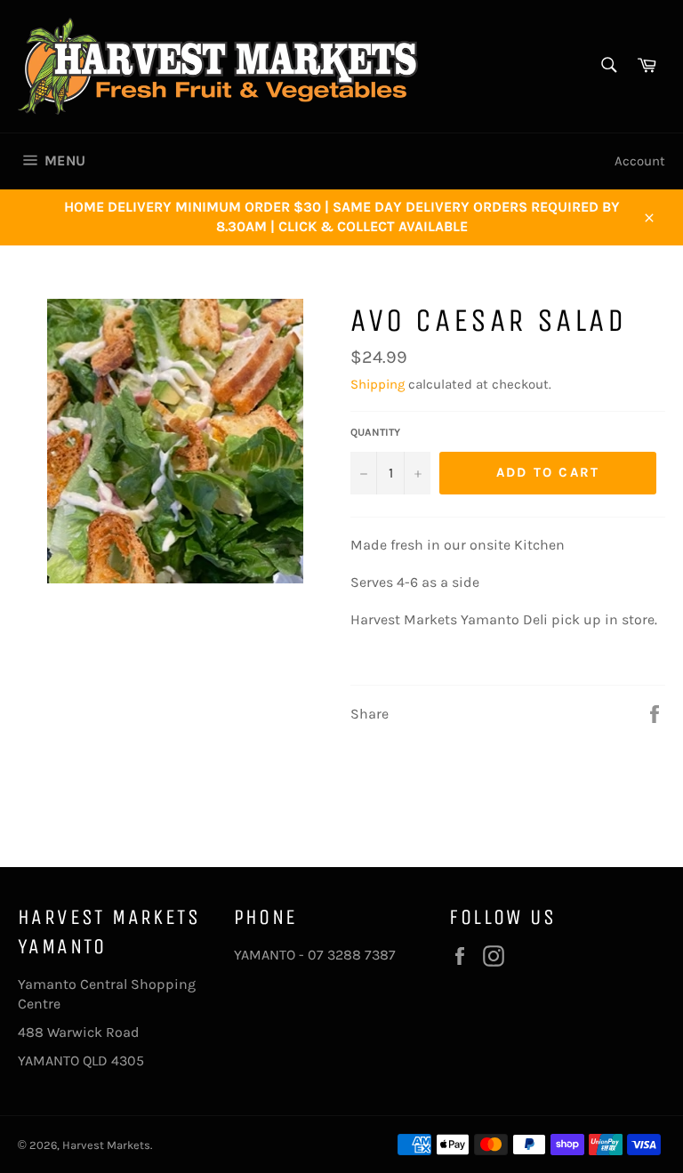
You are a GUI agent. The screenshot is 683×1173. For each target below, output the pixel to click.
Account (640, 161)
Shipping (377, 384)
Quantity (375, 432)
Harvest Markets (106, 1145)
